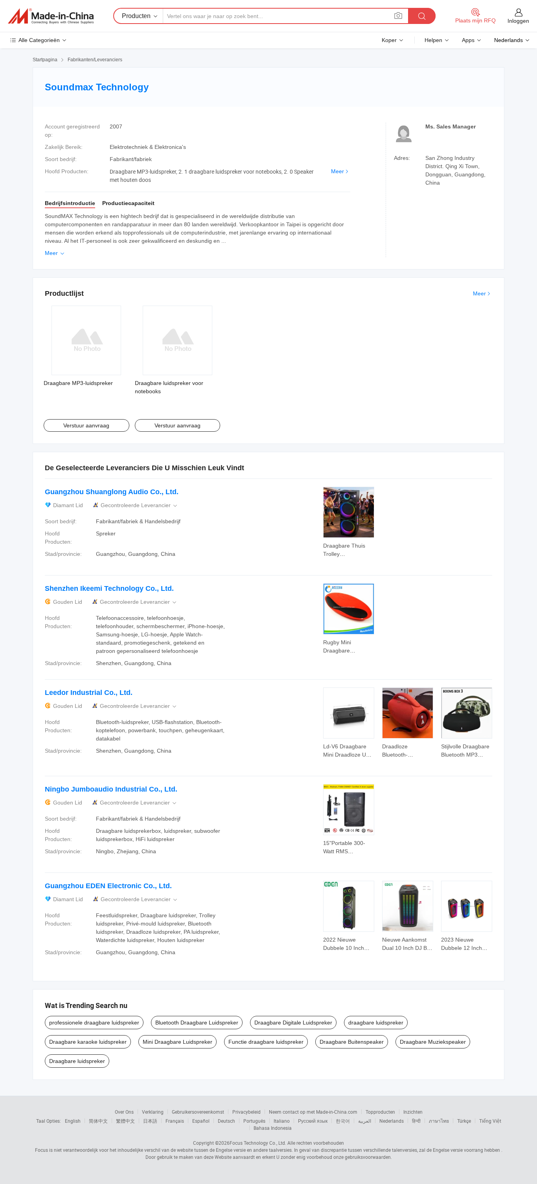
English (73, 1121)
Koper (389, 40)
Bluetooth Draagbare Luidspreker (196, 1022)
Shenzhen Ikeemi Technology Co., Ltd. (109, 588)
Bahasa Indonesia (273, 1128)
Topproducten (380, 1112)
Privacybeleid (246, 1112)
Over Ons (124, 1112)
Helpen (433, 40)
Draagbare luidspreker (77, 1061)
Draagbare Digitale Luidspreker (293, 1022)
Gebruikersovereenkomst (198, 1112)
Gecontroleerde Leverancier (139, 505)
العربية (364, 1121)
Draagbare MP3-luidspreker (78, 383)
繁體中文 (125, 1121)
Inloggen (518, 21)
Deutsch (226, 1121)
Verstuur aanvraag (86, 425)
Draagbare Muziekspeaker (433, 1042)
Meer (337, 171)
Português (254, 1121)
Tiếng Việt (490, 1121)
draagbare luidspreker (375, 1022)
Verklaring (153, 1112)
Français (175, 1121)
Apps (468, 40)
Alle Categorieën (39, 40)
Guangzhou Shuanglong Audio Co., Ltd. (111, 492)
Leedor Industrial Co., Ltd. (88, 692)
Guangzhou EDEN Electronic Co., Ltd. (108, 886)
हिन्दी (416, 1121)
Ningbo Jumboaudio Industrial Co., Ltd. (111, 789)
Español (201, 1121)
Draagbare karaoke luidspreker (88, 1042)
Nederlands (391, 1121)
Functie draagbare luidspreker (265, 1042)
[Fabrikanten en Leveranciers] (51, 16)
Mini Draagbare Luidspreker (177, 1042)
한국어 (343, 1121)
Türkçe (464, 1121)
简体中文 (98, 1121)
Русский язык (312, 1121)
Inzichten (413, 1112)
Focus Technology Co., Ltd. (258, 1143)
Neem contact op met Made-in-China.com (313, 1112)
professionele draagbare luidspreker (94, 1022)
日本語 (150, 1121)
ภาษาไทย (439, 1121)
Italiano (282, 1121)
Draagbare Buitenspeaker (352, 1042)
